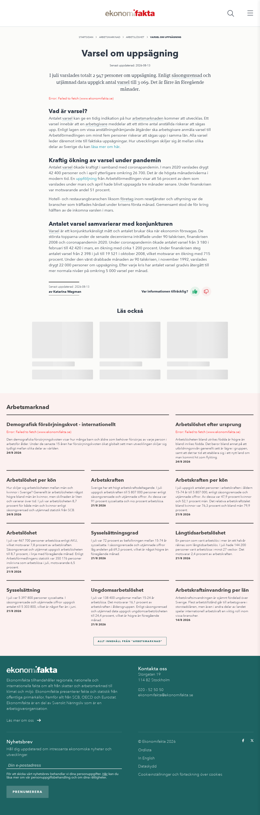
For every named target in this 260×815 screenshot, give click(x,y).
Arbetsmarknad (109, 37)
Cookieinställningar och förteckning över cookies (180, 774)
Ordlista (145, 750)
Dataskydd (147, 766)
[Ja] (195, 291)
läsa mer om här (105, 146)
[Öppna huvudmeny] (250, 13)
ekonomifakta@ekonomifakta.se (165, 695)
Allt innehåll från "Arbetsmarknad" (130, 641)
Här (105, 774)
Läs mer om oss (20, 720)
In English (146, 758)
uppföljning (86, 178)
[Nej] (206, 291)
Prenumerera (27, 792)
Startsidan (86, 37)
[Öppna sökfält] (231, 13)
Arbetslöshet (135, 37)
